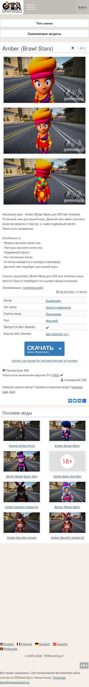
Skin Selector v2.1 (57, 334)
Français (26, 644)
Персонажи (53, 314)
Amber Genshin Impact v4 (21, 507)
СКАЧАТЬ (40, 349)
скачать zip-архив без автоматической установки (44, 361)
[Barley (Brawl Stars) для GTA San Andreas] (67, 492)
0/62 (55, 375)
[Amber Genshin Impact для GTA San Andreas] (21, 522)
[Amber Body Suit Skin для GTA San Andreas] (67, 461)
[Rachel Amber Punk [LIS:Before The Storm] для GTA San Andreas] (21, 431)
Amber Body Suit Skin (67, 476)
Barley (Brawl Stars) (67, 507)
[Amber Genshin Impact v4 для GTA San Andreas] (21, 492)
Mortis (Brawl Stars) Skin (21, 476)
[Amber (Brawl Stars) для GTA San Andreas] (44, 80)
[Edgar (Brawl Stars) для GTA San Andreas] (67, 431)
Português (10, 649)
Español (62, 644)
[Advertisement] (44, 592)
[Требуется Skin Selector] (47, 327)
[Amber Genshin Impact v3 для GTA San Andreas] (67, 522)
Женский (52, 321)
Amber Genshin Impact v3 (67, 537)
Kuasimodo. (53, 301)
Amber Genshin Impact (21, 537)
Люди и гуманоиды (58, 307)
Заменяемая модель (44, 33)
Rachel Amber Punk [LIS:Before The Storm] (21, 446)
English (9, 644)
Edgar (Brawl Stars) (67, 446)
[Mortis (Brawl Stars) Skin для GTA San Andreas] (21, 461)
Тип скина (44, 23)
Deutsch (44, 644)
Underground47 (33, 288)
